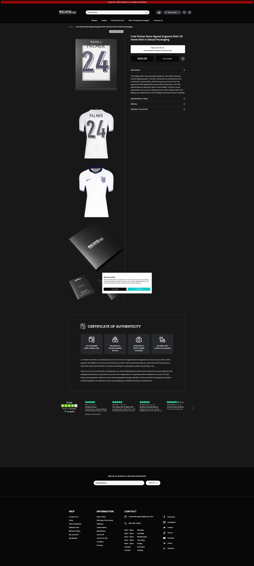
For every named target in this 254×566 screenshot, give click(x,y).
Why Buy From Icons (105, 520)
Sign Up (152, 483)
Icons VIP (100, 534)
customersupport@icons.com (141, 516)
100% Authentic (75, 524)
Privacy (100, 545)
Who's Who (101, 517)
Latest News (102, 527)
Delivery (100, 524)
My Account (74, 534)
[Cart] (189, 12)
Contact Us (73, 517)
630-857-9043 (135, 523)
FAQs (71, 520)
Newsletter (101, 531)
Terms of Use (102, 538)
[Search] (146, 12)
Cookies (100, 542)
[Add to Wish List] (183, 59)
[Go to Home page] (67, 12)
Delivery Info (74, 527)
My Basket (73, 538)
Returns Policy (74, 531)
